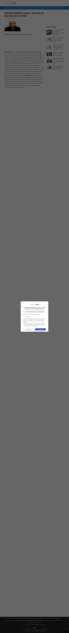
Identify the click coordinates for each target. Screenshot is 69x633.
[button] (34, 316)
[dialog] (34, 316)
